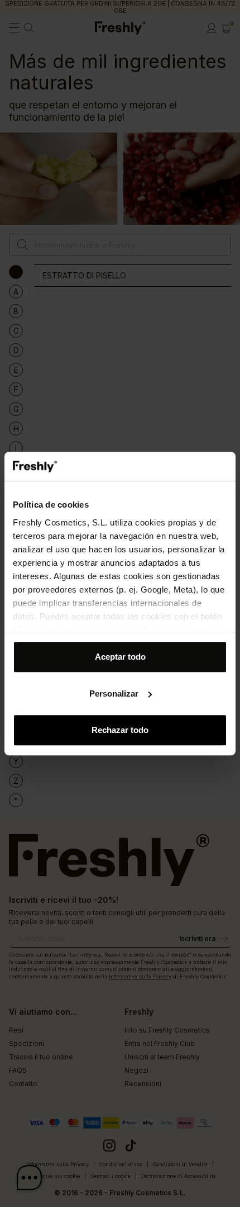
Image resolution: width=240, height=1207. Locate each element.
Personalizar (113, 693)
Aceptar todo (120, 656)
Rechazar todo (120, 730)
